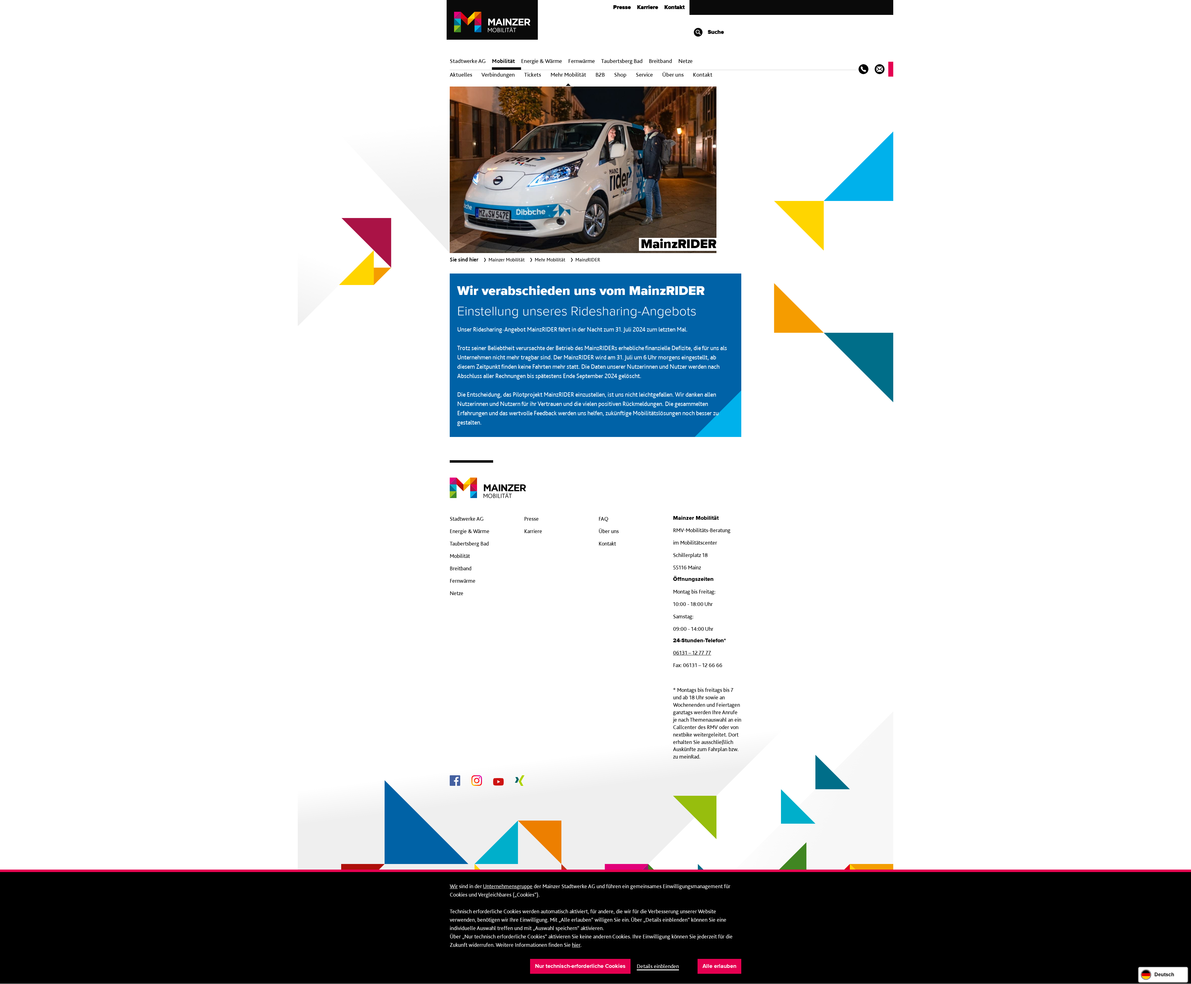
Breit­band (660, 61)
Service (644, 75)
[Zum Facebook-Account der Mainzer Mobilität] (455, 781)
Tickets (532, 75)
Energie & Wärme (541, 61)
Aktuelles (461, 75)
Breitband (460, 568)
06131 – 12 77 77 (692, 652)
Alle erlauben (719, 966)
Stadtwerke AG (468, 61)
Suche (715, 32)
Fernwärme (462, 580)
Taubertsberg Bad (622, 61)
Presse (622, 7)
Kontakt (674, 7)
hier (576, 945)
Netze (685, 61)
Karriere (647, 7)
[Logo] (488, 483)
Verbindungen (498, 75)
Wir (454, 886)
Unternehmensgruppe (508, 886)
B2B (600, 75)
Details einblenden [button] (658, 966)
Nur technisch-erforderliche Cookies (580, 966)
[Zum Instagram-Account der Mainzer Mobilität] (476, 781)
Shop (620, 75)
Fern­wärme (581, 61)
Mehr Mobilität (568, 75)
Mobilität (503, 61)
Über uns (673, 75)
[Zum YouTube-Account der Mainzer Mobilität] (498, 783)
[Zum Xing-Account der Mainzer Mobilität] (519, 781)
